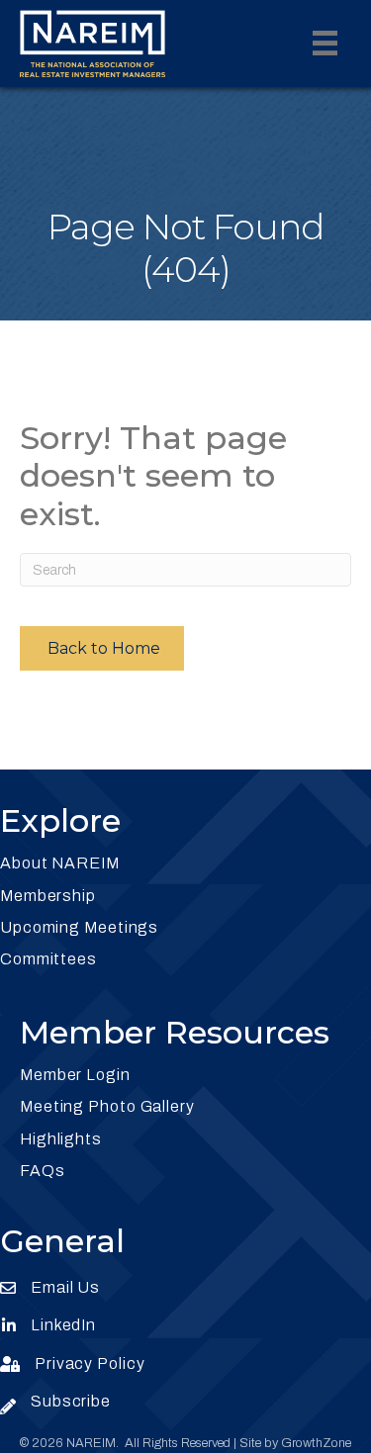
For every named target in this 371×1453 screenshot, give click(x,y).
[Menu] (325, 43)
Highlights (61, 1139)
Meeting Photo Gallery (107, 1106)
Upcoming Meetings (79, 927)
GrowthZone (316, 1443)
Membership (48, 895)
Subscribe (71, 1401)
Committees (48, 959)
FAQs (42, 1170)
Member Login (75, 1074)
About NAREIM (60, 863)
